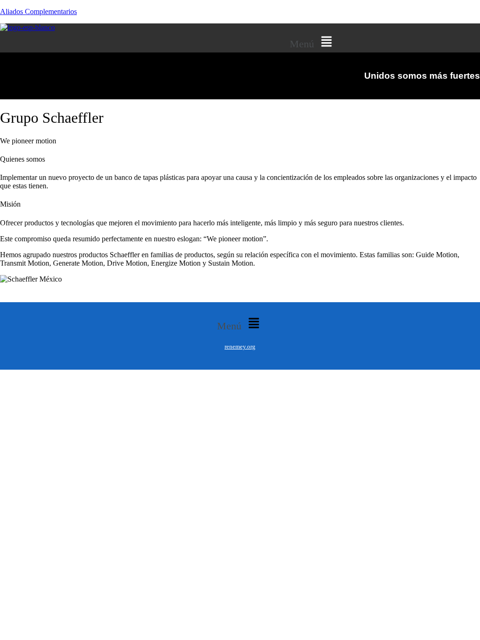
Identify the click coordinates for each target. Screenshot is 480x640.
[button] (313, 42)
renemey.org (240, 346)
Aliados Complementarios (38, 11)
